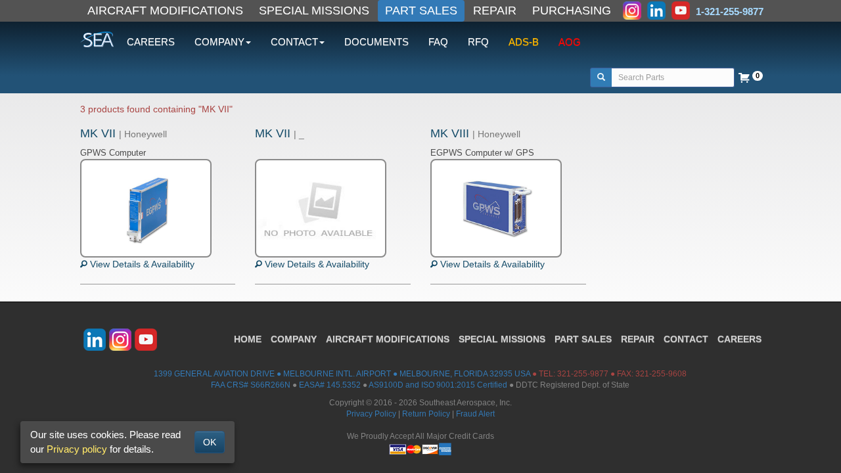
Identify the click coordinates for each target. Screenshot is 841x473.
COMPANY (294, 339)
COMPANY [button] (219, 41)
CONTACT (686, 339)
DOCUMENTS (376, 41)
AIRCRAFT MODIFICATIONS (165, 10)
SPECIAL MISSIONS (314, 10)
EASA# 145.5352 (330, 385)
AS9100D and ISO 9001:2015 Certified (438, 385)
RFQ (478, 41)
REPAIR (494, 10)
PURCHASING (571, 10)
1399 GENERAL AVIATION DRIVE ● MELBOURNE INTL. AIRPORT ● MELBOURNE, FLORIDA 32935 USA (342, 373)
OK (209, 442)
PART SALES (421, 10)
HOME (247, 339)
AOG (569, 41)
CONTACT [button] (294, 41)
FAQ (438, 41)
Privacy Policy (371, 413)
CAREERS (151, 41)
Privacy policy (77, 449)
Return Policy (426, 413)
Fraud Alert (475, 413)
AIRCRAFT (387, 339)
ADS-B (524, 41)
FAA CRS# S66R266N (250, 385)
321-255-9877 (582, 373)
